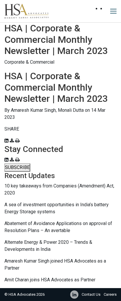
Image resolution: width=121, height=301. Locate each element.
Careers (110, 294)
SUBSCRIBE (17, 167)
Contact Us (91, 294)
